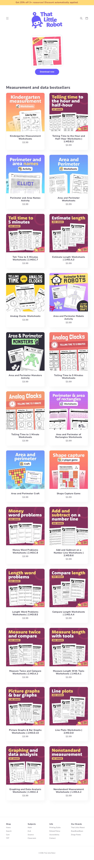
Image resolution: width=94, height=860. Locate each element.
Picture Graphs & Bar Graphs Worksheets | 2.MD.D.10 (25, 731)
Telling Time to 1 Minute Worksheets (25, 435)
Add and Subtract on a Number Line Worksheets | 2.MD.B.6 (69, 553)
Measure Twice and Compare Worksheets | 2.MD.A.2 (25, 672)
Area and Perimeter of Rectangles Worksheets (68, 435)
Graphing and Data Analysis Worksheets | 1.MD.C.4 (25, 790)
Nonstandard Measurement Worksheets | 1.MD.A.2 (68, 790)
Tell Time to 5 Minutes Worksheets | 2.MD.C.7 (25, 258)
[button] (7, 18)
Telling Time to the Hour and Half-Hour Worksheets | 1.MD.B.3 (68, 139)
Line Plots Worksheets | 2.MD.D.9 (68, 731)
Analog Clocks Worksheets (25, 316)
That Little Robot (49, 853)
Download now (47, 72)
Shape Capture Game (68, 493)
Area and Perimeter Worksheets (69, 199)
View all (47, 804)
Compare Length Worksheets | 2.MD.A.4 (68, 613)
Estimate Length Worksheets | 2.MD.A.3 (68, 258)
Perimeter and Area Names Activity (25, 199)
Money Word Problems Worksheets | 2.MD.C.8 (25, 551)
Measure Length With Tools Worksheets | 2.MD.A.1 (68, 672)
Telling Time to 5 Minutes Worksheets (68, 376)
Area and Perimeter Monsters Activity (25, 376)
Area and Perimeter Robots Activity (68, 317)
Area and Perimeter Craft (25, 493)
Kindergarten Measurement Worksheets (25, 137)
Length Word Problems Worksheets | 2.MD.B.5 (25, 613)
